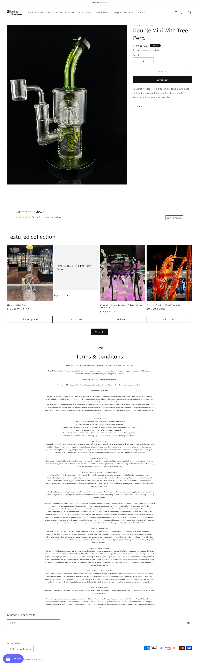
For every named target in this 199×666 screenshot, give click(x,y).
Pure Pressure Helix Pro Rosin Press (74, 267)
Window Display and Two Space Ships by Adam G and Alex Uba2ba (121, 306)
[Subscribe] (56, 622)
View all (99, 332)
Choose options (30, 319)
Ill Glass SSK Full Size (16, 305)
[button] (54, 12)
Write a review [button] (174, 217)
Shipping (136, 50)
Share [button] (139, 106)
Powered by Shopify (38, 659)
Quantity (136, 55)
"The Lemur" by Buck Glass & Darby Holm (164, 305)
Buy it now (162, 79)
